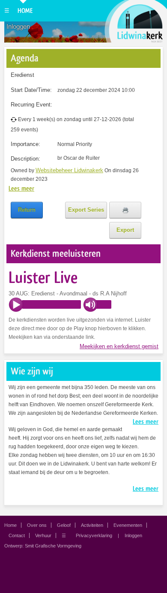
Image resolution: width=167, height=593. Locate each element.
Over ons (37, 525)
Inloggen (18, 26)
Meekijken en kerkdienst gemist (119, 346)
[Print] (125, 210)
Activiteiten (92, 525)
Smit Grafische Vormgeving (53, 545)
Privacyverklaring (94, 535)
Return (27, 210)
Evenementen (127, 525)
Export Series (86, 210)
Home (25, 10)
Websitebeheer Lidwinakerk (69, 170)
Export (125, 230)
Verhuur (43, 535)
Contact (17, 535)
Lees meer (21, 188)
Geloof (64, 525)
